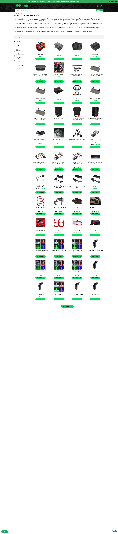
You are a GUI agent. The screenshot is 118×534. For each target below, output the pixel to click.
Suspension (18, 61)
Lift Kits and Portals (20, 54)
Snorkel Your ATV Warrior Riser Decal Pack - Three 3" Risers (95, 251)
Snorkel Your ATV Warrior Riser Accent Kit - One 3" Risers (59, 272)
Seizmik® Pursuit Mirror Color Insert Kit (77, 208)
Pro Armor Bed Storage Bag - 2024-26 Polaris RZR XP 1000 (95, 53)
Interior (17, 53)
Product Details (40, 58)
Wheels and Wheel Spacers (21, 66)
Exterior (17, 51)
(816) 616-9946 (113, 1)
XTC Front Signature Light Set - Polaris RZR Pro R (40, 186)
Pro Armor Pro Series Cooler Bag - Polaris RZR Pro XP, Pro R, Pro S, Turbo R (40, 75)
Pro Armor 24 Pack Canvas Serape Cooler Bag (40, 53)
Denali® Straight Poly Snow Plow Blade (95, 163)
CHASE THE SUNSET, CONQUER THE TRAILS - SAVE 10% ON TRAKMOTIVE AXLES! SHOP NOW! (53, 1)
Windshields (18, 68)
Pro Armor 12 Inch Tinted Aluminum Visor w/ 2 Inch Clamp (40, 97)
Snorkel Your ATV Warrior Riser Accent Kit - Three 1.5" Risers (77, 251)
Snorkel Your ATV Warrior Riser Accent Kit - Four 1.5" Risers (77, 272)
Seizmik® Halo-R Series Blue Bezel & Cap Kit (58, 208)
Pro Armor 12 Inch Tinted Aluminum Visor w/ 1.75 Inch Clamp (95, 75)
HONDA (61, 5)
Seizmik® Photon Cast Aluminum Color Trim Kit (40, 208)
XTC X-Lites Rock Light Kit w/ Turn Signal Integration (40, 163)
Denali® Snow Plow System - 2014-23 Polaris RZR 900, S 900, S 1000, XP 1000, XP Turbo (58, 186)
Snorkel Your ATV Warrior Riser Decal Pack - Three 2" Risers (95, 294)
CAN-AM (45, 5)
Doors (17, 49)
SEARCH (100, 10)
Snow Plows (18, 58)
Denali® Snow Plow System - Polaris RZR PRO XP (95, 186)
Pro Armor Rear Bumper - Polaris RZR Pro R (77, 97)
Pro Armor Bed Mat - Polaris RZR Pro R (59, 119)
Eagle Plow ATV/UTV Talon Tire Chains (58, 140)
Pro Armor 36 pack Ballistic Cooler (77, 52)
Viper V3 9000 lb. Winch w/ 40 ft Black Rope (40, 140)
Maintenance (18, 55)
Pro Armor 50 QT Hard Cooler (59, 52)
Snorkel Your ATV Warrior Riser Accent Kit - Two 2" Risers (59, 294)
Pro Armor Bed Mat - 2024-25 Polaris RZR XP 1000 (95, 119)
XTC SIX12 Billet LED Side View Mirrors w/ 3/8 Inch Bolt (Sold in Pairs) (95, 141)
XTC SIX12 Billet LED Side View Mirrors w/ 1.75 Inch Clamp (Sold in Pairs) (77, 164)
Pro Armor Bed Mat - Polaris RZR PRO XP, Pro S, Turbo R (77, 119)
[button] (115, 531)
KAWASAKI (69, 5)
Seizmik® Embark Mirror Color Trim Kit (58, 230)
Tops (17, 64)
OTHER (78, 5)
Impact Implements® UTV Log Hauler (77, 139)
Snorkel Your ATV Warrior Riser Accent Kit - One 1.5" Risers (40, 272)
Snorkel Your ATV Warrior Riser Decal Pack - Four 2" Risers (95, 272)
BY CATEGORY (87, 5)
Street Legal (18, 60)
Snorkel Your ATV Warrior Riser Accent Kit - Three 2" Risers (59, 251)
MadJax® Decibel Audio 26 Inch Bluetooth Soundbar (77, 75)
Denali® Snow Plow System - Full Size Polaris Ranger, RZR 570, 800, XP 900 (77, 186)
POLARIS (37, 5)
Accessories (18, 47)
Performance (18, 57)
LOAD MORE (66, 306)
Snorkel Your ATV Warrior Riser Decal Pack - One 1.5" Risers (40, 294)
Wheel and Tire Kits (20, 65)
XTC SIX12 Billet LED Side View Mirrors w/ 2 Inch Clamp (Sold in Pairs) (59, 164)
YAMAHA (53, 5)
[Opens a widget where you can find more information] (4, 531)
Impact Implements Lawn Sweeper (58, 96)
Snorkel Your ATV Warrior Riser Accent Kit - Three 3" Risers (40, 251)
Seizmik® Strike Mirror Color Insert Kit (95, 230)
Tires (17, 62)
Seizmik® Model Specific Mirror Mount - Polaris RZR (40, 230)
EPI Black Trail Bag (59, 74)
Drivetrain (18, 50)
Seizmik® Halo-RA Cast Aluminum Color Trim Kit (77, 230)
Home (16, 13)
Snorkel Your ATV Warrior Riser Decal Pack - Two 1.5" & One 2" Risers (77, 294)
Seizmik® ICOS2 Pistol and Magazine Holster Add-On (95, 208)
